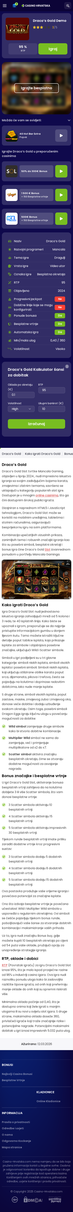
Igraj (53, 49)
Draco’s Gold (11, 454)
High (15, 409)
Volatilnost (15, 403)
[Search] (67, 5)
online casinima (47, 495)
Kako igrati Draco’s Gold (42, 454)
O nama (7, 1135)
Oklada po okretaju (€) (20, 387)
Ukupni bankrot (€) (50, 403)
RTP (40, 385)
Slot (47, 549)
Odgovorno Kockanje (16, 1141)
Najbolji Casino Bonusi (17, 1074)
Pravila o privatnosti (16, 1122)
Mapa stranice (12, 1147)
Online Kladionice (48, 1101)
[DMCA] (33, 1200)
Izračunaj (36, 423)
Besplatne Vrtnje (13, 1080)
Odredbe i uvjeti (13, 1128)
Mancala (58, 249)
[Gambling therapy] (54, 1200)
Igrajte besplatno (36, 88)
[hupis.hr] (15, 1200)
